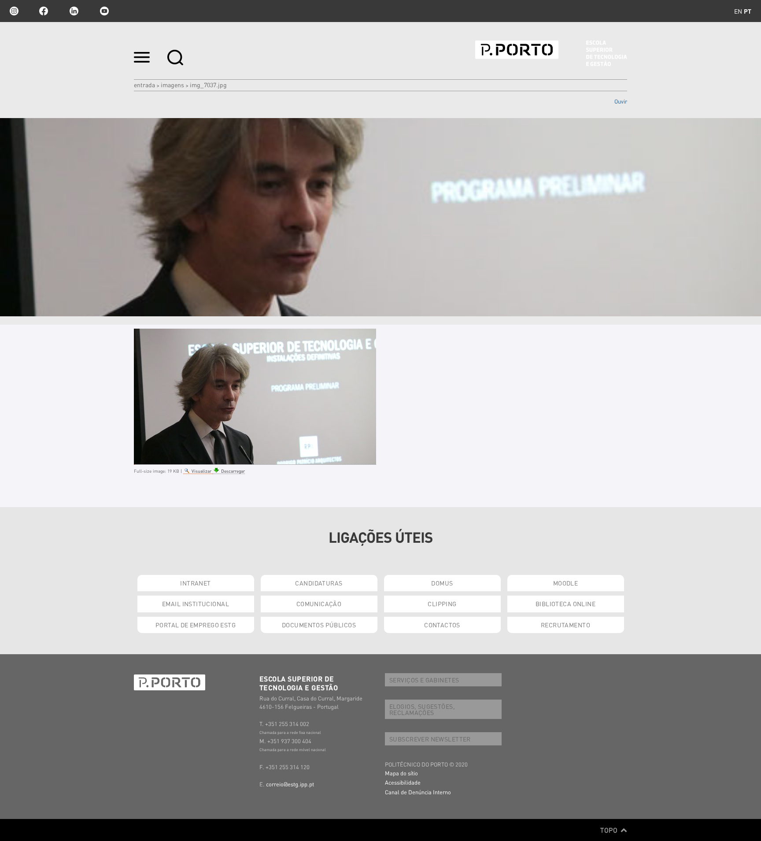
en (738, 11)
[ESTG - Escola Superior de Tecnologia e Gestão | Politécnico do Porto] (551, 53)
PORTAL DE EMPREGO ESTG (195, 625)
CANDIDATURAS (318, 583)
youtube (104, 11)
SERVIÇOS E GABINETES (424, 680)
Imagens (172, 85)
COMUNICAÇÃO (319, 604)
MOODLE (565, 583)
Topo (609, 830)
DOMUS (442, 583)
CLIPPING (442, 604)
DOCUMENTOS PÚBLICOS (319, 625)
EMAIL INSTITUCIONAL (195, 604)
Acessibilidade (403, 782)
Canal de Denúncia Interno (418, 792)
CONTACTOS (442, 625)
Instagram (13, 11)
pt (747, 11)
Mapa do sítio (401, 773)
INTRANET (195, 583)
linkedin (74, 11)
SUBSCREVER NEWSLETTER (430, 739)
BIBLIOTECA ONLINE (565, 604)
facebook (43, 11)
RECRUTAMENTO (565, 625)
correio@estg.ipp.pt (290, 784)
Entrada (144, 85)
